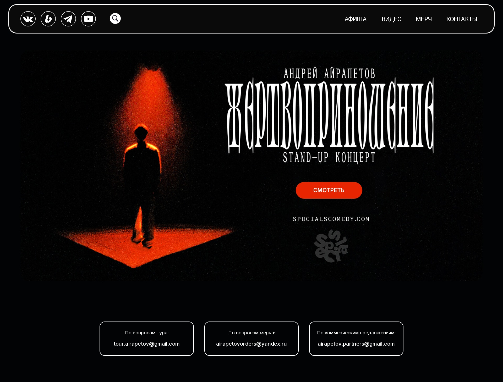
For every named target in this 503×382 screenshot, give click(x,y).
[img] (251, 166)
